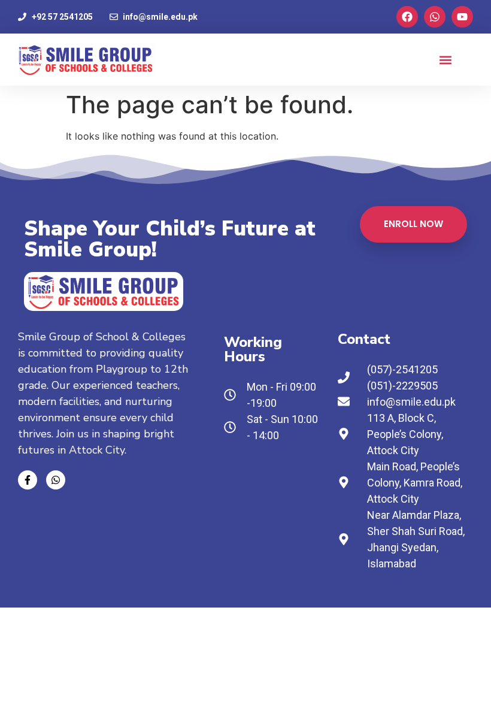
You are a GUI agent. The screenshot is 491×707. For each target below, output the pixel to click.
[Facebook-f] (27, 480)
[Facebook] (407, 17)
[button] (445, 60)
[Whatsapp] (434, 17)
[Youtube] (462, 17)
